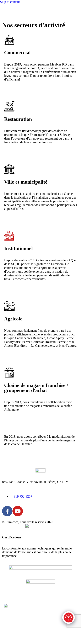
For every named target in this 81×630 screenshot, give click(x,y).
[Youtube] (17, 511)
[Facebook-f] (7, 511)
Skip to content (10, 2)
